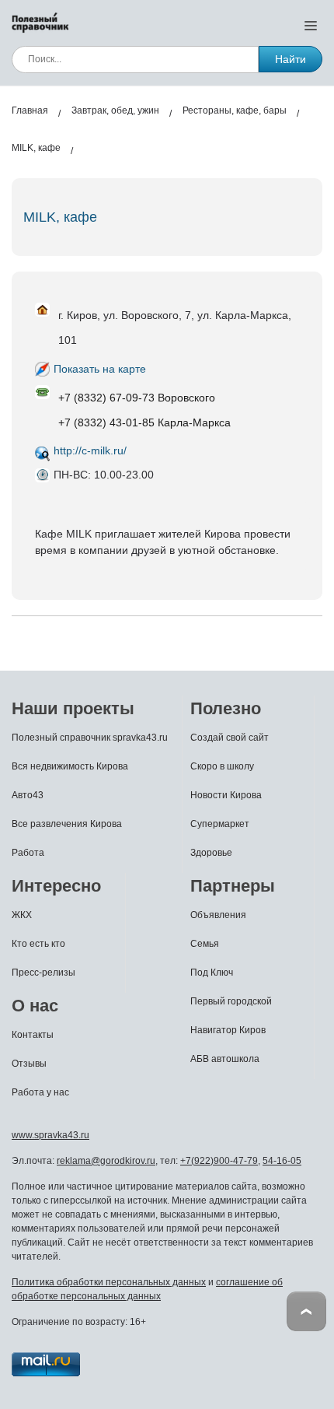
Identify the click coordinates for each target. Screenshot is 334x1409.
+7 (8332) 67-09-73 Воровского (136, 397)
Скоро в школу (222, 766)
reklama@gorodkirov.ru (106, 1160)
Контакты (33, 1034)
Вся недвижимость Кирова (70, 766)
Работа (28, 852)
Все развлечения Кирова (67, 823)
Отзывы (29, 1063)
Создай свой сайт (229, 737)
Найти (290, 59)
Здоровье (211, 852)
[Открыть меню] (310, 25)
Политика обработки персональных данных (109, 1282)
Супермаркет (219, 823)
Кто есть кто (38, 943)
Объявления (218, 915)
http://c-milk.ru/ (90, 450)
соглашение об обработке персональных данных (147, 1289)
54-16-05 (282, 1160)
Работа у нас (40, 1092)
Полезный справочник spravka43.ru (90, 737)
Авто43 (27, 795)
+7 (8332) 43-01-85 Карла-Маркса (144, 422)
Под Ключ (211, 972)
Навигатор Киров (228, 1030)
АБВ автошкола (224, 1058)
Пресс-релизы (43, 972)
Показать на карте (100, 369)
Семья (204, 943)
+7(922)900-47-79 (219, 1160)
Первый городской (231, 1001)
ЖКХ (22, 915)
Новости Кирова (226, 795)
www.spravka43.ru (50, 1135)
